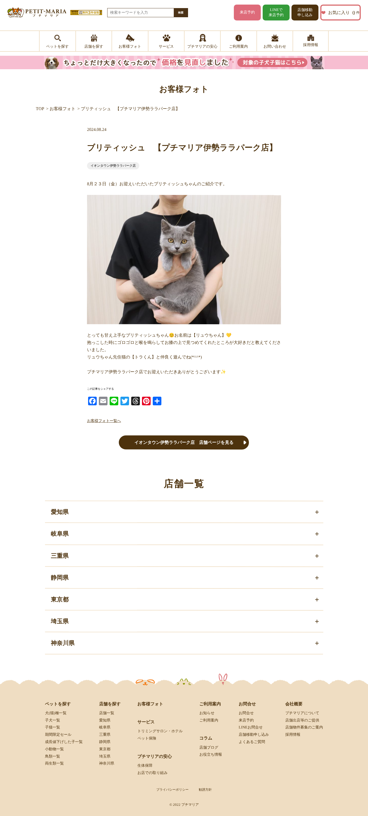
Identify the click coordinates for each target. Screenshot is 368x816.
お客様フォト (62, 108)
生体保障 (144, 765)
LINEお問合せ (251, 727)
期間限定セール (58, 735)
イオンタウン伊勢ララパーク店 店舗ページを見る (184, 442)
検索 (180, 12)
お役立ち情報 (210, 754)
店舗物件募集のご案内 (304, 727)
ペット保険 (146, 738)
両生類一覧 (54, 763)
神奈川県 (106, 763)
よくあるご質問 (252, 742)
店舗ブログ (208, 747)
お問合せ (246, 713)
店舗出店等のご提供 (302, 720)
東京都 (104, 749)
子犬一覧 (52, 720)
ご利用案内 (208, 720)
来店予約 (247, 12)
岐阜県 (104, 727)
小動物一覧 (54, 749)
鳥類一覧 (52, 756)
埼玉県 (104, 756)
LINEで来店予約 (276, 12)
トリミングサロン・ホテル (160, 731)
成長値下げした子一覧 (64, 742)
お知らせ (206, 713)
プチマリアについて (302, 713)
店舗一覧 (106, 713)
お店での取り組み (152, 772)
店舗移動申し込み (305, 12)
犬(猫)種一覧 (56, 713)
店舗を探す (110, 704)
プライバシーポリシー (172, 789)
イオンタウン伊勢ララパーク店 (113, 166)
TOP (40, 108)
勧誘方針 (205, 789)
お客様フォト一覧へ (104, 421)
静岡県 (104, 742)
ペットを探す (58, 703)
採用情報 (292, 735)
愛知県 (104, 720)
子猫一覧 (52, 727)
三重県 (104, 735)
